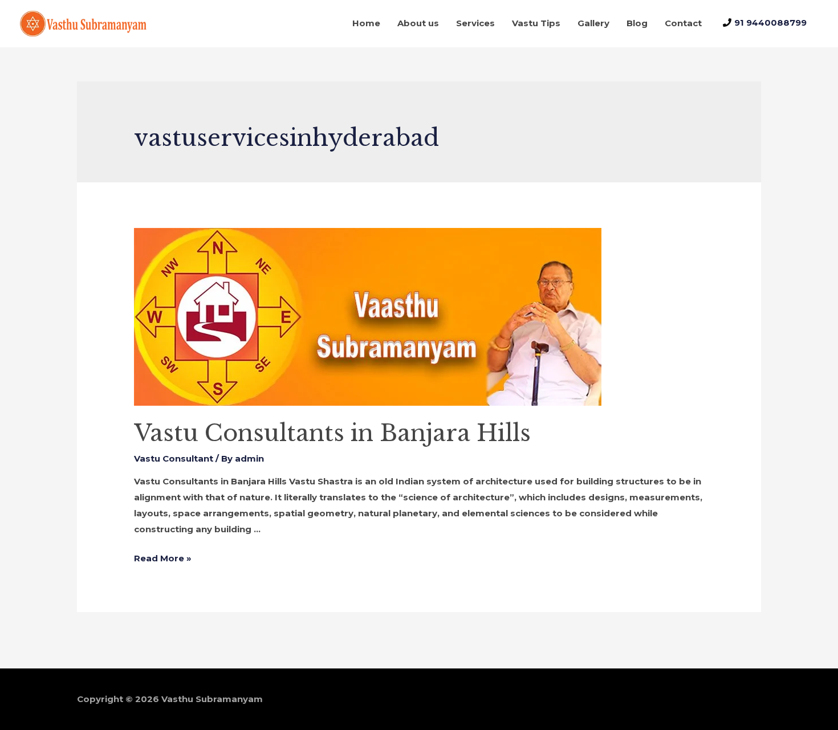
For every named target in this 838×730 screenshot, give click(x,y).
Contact (683, 23)
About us (418, 23)
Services (475, 23)
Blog (637, 23)
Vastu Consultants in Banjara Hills (332, 433)
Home (366, 23)
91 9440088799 (770, 22)
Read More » (163, 558)
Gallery (593, 23)
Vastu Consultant (173, 458)
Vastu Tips (536, 23)
